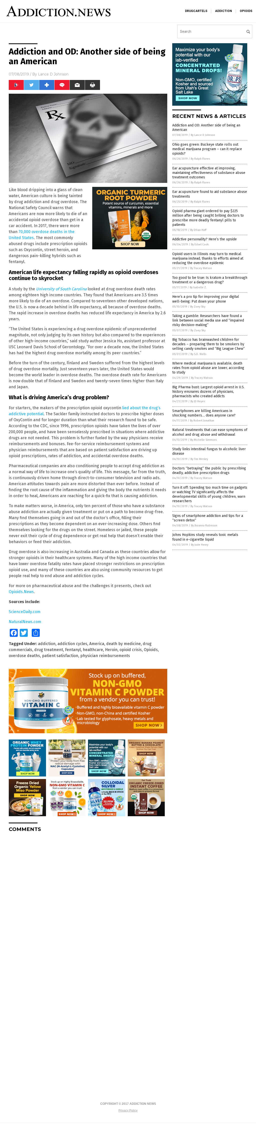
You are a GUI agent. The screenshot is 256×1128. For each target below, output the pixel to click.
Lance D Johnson (53, 74)
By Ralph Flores (200, 158)
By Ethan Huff (198, 230)
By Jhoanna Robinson (204, 525)
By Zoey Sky (197, 306)
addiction (223, 11)
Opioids (151, 649)
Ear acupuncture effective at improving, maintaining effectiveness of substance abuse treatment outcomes (208, 172)
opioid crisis (131, 649)
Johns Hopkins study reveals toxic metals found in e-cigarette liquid (205, 537)
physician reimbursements (105, 655)
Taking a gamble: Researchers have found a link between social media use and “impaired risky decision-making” (208, 320)
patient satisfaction (60, 655)
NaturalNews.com (25, 621)
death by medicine (123, 643)
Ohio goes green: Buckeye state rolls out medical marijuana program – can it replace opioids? (207, 149)
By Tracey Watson (201, 268)
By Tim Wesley (199, 459)
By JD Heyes (197, 401)
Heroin (111, 649)
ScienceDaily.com (24, 611)
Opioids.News (21, 591)
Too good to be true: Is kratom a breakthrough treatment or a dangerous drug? (209, 280)
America (96, 643)
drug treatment (48, 649)
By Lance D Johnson (203, 135)
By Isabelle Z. (198, 287)
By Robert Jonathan (202, 420)
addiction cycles (72, 643)
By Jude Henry (199, 544)
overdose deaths (24, 655)
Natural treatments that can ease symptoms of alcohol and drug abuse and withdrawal (209, 432)
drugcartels (196, 11)
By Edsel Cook (200, 244)
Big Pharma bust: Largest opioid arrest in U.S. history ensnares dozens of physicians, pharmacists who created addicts (208, 391)
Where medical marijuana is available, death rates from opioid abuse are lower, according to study (208, 368)
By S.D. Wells (198, 354)
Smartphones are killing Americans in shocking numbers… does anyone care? (204, 413)
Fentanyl (73, 649)
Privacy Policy (128, 1110)
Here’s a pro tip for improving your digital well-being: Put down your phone (205, 299)
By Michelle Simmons (203, 439)
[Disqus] (88, 898)
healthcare (93, 649)
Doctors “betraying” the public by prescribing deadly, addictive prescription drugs (209, 470)
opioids (246, 11)
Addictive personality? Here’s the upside (204, 239)
